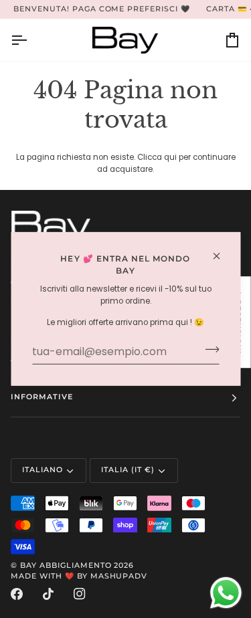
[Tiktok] (48, 594)
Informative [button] (42, 397)
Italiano (42, 470)
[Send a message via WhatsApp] (225, 593)
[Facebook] (17, 594)
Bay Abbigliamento (66, 565)
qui (170, 157)
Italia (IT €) (128, 470)
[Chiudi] (221, 256)
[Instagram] (80, 594)
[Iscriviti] (208, 349)
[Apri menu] (31, 40)
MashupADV (119, 576)
